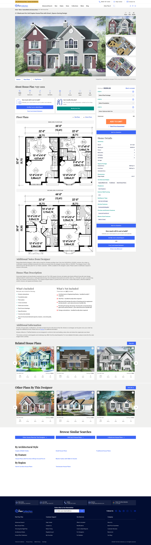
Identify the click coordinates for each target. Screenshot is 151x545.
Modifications (80, 525)
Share (133, 14)
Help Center (49, 522)
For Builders (80, 535)
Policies (42, 329)
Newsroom (110, 532)
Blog (87, 6)
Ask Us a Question (116, 132)
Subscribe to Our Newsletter (63, 507)
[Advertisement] (75, 484)
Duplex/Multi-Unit (102, 182)
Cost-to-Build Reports (82, 528)
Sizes (67, 6)
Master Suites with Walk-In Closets (66, 458)
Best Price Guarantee (113, 525)
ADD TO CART (116, 121)
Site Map (44, 541)
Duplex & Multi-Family (22, 451)
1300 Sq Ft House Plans (74, 437)
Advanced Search (47, 6)
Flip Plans (77, 117)
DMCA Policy (37, 541)
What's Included (81, 522)
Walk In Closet (101, 219)
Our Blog (110, 535)
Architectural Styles (20, 532)
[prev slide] (15, 363)
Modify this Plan (75, 108)
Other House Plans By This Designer (34, 437)
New (56, 6)
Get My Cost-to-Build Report (35, 107)
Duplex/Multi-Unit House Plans (30, 9)
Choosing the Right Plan (21, 528)
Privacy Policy (29, 541)
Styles (61, 6)
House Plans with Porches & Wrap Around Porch (30, 458)
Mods (82, 6)
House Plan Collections (21, 535)
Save (125, 14)
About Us (110, 522)
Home (16, 9)
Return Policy (49, 528)
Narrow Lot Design (103, 201)
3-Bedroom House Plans (115, 437)
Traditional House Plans (103, 451)
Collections (75, 6)
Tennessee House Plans (63, 466)
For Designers (80, 532)
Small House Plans (121, 182)
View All (130, 387)
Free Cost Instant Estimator (116, 245)
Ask (129, 14)
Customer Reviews (112, 528)
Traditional (112, 182)
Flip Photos (38, 79)
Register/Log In (50, 532)
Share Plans (88, 117)
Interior (18, 79)
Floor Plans (27, 79)
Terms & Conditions (19, 541)
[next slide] (136, 363)
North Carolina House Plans (23, 466)
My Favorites (49, 535)
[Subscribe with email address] (82, 511)
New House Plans (19, 525)
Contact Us (49, 525)
